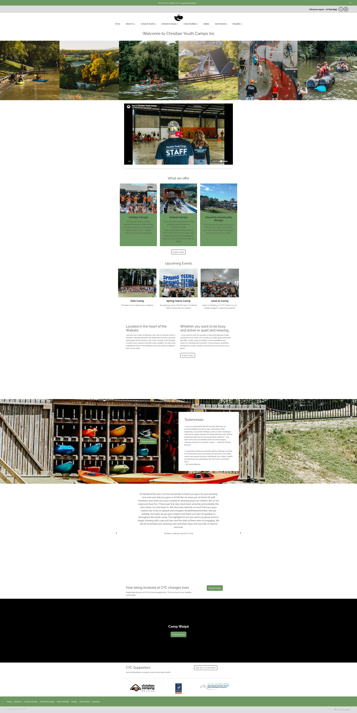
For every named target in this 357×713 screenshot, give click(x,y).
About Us (130, 23)
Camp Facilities (190, 23)
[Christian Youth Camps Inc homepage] (178, 17)
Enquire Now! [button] (178, 634)
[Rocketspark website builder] (339, 709)
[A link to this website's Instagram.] (346, 9)
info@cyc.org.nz (316, 9)
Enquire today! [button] (178, 252)
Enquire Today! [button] (187, 355)
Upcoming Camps (188, 3)
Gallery (206, 23)
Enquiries (237, 23)
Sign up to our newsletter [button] (206, 667)
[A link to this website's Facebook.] (341, 9)
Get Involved (220, 23)
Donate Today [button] (215, 588)
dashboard (22, 709)
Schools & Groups (169, 23)
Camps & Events (148, 23)
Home (117, 23)
